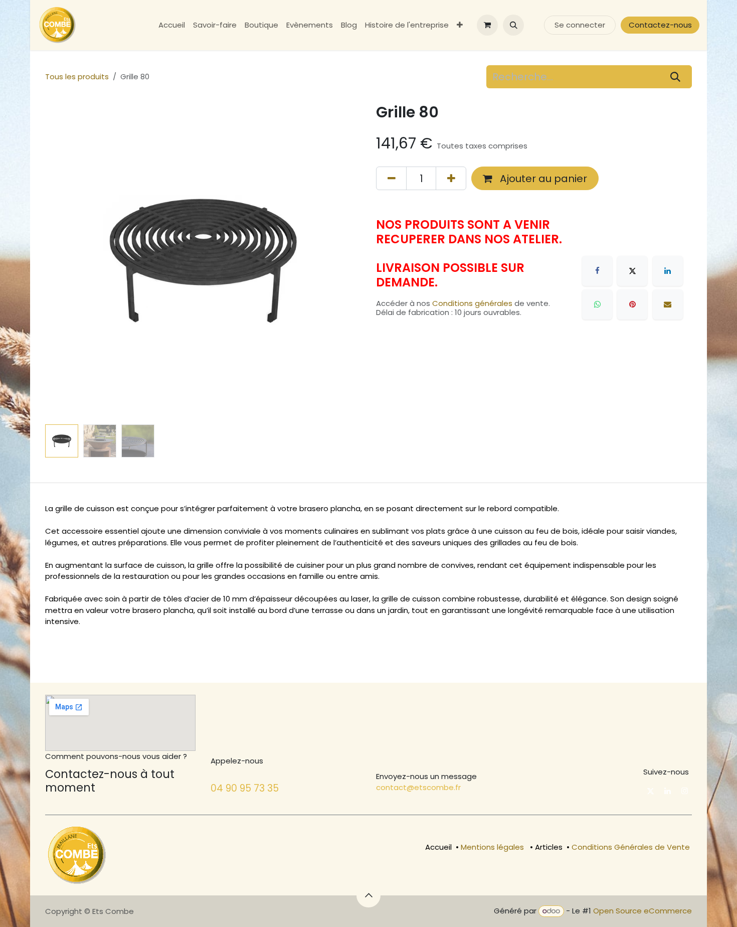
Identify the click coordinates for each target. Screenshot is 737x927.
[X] (632, 271)
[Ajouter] (451, 178)
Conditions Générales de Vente (631, 847)
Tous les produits (77, 76)
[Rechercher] (675, 76)
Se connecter (580, 25)
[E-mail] (668, 304)
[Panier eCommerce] (487, 25)
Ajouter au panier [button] (542, 179)
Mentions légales (492, 847)
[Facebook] (597, 271)
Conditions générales (472, 303)
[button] (513, 25)
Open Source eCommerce (642, 910)
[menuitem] (171, 25)
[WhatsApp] (597, 304)
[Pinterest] (632, 304)
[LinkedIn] (668, 271)
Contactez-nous (660, 25)
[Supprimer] (391, 178)
